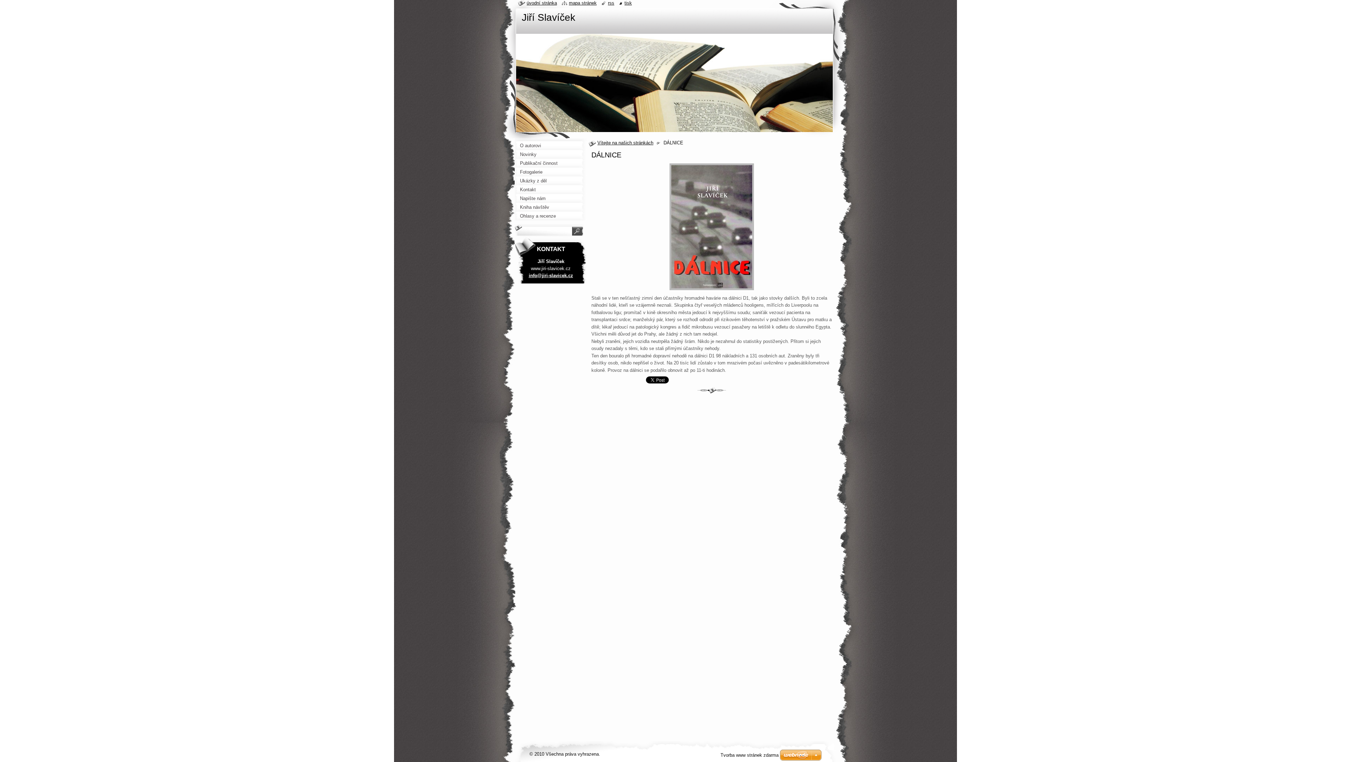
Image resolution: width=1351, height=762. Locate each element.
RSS (611, 3)
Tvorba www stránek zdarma (750, 755)
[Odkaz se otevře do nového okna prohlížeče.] (712, 290)
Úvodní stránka (542, 3)
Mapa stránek (583, 3)
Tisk (628, 3)
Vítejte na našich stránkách (625, 142)
